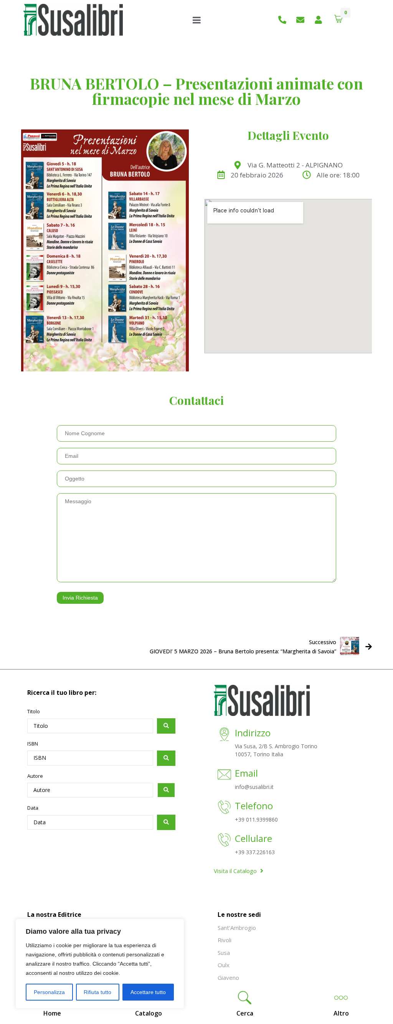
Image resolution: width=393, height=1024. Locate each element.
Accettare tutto (148, 992)
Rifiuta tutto (97, 992)
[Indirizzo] (224, 734)
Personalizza (49, 992)
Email (246, 773)
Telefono (254, 805)
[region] (99, 964)
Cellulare (253, 838)
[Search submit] (166, 726)
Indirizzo (253, 732)
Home (52, 1013)
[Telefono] (224, 807)
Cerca (244, 1013)
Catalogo (148, 1013)
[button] (244, 998)
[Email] (224, 775)
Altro (341, 1013)
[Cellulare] (224, 840)
